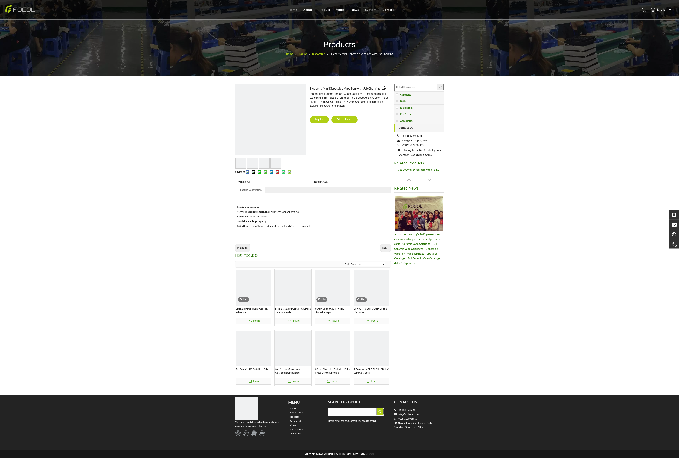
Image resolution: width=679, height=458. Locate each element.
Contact (388, 10)
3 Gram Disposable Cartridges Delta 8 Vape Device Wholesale (332, 371)
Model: (242, 182)
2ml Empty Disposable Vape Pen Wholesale (252, 311)
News (355, 10)
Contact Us (295, 434)
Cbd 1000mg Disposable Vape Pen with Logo (419, 170)
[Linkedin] (254, 433)
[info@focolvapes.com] (674, 224)
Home (293, 10)
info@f (401, 414)
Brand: (316, 182)
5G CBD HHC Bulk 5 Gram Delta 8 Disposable (370, 311)
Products (294, 417)
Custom (370, 10)
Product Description (250, 190)
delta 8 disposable (404, 263)
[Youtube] (262, 433)
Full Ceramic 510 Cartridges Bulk (252, 369)
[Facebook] (238, 433)
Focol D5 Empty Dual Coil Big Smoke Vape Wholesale (293, 311)
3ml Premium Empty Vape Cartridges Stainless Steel (288, 371)
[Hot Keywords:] (440, 87)
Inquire (319, 119)
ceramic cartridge (404, 239)
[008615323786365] (674, 214)
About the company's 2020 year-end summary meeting (419, 234)
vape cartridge (415, 253)
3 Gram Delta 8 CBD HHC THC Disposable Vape (329, 311)
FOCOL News (296, 429)
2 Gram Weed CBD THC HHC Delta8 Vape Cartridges (371, 371)
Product (324, 10)
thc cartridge (424, 239)
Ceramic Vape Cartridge (416, 244)
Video (340, 10)
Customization (297, 421)
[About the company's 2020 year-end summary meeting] (419, 213)
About (307, 10)
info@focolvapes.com (414, 140)
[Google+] (246, 433)
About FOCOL (296, 412)
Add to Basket (344, 119)
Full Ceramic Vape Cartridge (424, 258)
